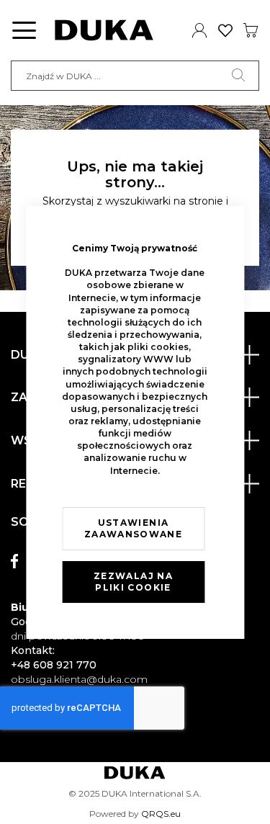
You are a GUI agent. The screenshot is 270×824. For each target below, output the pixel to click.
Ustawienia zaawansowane (133, 528)
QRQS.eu (161, 813)
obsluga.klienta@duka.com (79, 679)
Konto (199, 30)
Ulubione (225, 30)
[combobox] (135, 76)
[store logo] (104, 30)
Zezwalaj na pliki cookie (133, 581)
